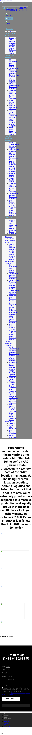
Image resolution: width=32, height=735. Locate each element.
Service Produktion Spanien (9, 138)
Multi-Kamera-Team (11, 102)
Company (5, 676)
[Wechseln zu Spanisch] (9, 23)
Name (4, 666)
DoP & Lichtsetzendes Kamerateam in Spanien (14, 86)
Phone (4, 673)
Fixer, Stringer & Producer (10, 34)
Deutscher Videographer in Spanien (13, 107)
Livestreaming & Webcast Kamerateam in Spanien (13, 70)
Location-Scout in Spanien (12, 46)
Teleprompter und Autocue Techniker (13, 160)
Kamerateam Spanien (10, 56)
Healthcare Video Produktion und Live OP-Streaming (12, 94)
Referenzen (12, 230)
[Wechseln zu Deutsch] (9, 19)
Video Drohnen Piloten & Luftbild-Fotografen (12, 122)
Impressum (12, 233)
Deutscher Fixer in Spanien (12, 51)
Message (5, 685)
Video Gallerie (11, 227)
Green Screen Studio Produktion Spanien (12, 131)
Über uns (9, 217)
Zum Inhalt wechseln (6, 1)
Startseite (9, 29)
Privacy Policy (7, 718)
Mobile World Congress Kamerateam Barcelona (13, 114)
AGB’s (5, 717)
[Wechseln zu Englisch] (9, 15)
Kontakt (11, 31)
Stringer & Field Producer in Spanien (12, 40)
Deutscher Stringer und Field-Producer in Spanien (12, 168)
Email (3, 670)
